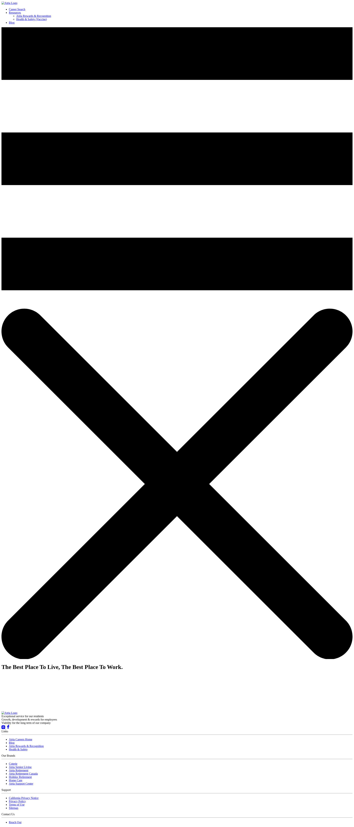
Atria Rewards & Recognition (33, 15)
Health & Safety (18, 749)
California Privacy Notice (24, 798)
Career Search (17, 9)
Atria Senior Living (20, 767)
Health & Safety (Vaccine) (31, 19)
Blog (12, 22)
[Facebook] (8, 728)
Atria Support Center (21, 783)
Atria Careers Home (20, 739)
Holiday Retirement (20, 777)
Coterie (13, 763)
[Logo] (9, 3)
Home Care (15, 780)
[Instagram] (3, 728)
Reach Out (15, 822)
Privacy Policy (17, 801)
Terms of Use (17, 804)
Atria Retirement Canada (23, 773)
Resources (15, 12)
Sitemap (13, 808)
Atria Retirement (18, 770)
